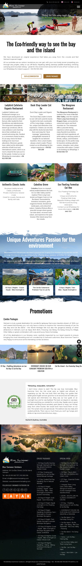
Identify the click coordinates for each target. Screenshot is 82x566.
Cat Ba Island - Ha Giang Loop (69, 533)
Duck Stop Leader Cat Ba (41, 107)
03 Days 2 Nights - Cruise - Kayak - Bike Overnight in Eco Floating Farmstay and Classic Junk (14, 289)
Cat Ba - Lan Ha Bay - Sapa (68, 548)
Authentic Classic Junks (13, 184)
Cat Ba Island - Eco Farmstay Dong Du (67, 518)
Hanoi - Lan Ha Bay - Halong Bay (68, 538)
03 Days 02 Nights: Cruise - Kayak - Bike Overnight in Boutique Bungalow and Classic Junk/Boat (46, 529)
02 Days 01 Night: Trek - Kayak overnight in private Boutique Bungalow (46, 521)
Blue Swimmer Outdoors (16, 562)
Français (77, 2)
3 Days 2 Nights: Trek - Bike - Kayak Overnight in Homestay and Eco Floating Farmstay (67, 289)
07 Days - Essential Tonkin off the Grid (69, 480)
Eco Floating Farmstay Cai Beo (68, 186)
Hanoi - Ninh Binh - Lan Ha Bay (68, 553)
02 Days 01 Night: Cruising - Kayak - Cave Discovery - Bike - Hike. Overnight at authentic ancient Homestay (45, 490)
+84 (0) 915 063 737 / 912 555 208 (16, 475)
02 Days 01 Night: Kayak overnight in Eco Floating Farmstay (46, 505)
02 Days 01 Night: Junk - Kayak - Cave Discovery (46, 499)
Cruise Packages (52, 76)
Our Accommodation (31, 76)
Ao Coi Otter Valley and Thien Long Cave (68, 543)
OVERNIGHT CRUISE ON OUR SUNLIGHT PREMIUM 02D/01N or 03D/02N (41, 368)
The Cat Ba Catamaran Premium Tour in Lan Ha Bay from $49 (41, 289)
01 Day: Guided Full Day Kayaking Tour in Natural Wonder (46, 481)
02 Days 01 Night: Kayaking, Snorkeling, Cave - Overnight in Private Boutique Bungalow (46, 513)
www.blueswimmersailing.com (19, 481)
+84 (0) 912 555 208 (54, 2)
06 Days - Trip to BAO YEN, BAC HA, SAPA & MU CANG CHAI (69, 474)
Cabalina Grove (41, 184)
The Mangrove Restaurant (68, 107)
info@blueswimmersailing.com (18, 478)
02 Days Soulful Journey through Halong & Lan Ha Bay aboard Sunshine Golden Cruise (46, 466)
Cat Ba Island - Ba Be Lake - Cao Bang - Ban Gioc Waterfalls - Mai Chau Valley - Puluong (69, 525)
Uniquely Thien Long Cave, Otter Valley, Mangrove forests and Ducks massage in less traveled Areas (68, 489)
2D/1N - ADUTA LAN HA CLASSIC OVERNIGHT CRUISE (69, 498)
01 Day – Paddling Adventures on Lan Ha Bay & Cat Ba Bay (14, 367)
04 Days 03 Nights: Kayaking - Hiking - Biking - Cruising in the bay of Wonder (46, 546)
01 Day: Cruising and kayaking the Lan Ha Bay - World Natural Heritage (46, 474)
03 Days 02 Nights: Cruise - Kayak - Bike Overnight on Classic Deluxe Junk (46, 538)
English (66, 2)
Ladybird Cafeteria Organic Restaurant (13, 107)
